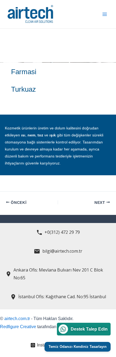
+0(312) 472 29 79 (62, 232)
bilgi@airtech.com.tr (62, 251)
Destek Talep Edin (89, 329)
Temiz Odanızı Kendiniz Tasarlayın (78, 347)
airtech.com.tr (17, 318)
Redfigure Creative (18, 326)
